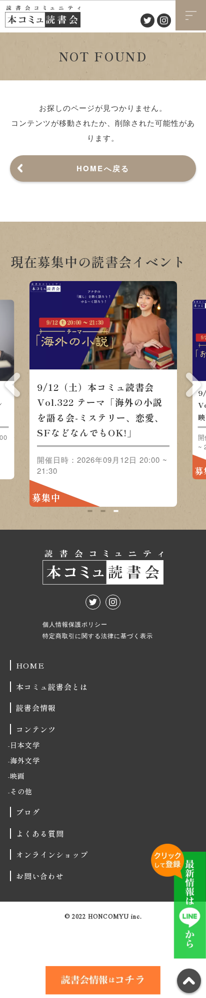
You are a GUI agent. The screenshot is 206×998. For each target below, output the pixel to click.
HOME (30, 665)
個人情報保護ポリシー (75, 624)
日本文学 (25, 745)
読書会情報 (36, 707)
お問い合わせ (40, 876)
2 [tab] (102, 511)
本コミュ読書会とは (52, 686)
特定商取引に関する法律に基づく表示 (97, 635)
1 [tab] (90, 511)
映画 (17, 776)
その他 (21, 791)
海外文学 (25, 760)
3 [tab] (116, 511)
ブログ (28, 812)
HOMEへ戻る (103, 168)
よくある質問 (40, 833)
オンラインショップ (52, 854)
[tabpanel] (103, 394)
